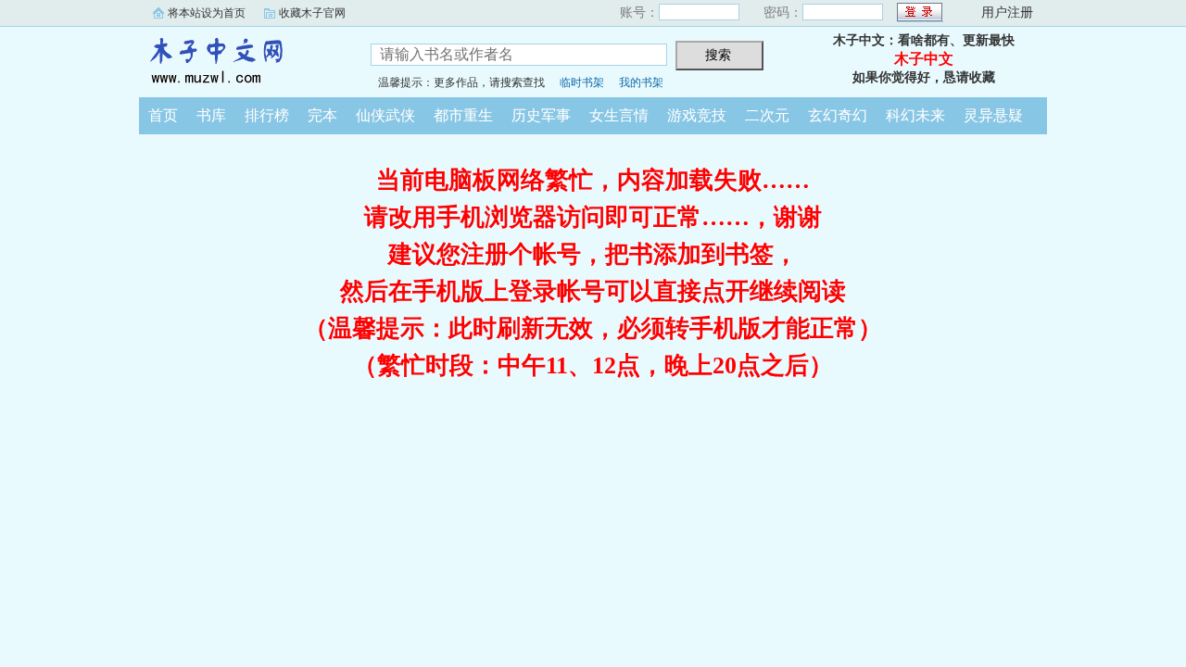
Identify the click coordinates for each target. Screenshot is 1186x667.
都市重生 (463, 115)
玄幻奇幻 (837, 115)
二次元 (767, 115)
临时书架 (582, 82)
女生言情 (619, 115)
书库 (211, 115)
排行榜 (267, 115)
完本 (322, 115)
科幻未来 (915, 115)
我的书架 (641, 82)
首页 (163, 115)
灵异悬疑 (993, 115)
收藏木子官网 (312, 12)
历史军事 (541, 115)
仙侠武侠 (385, 115)
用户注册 (1007, 12)
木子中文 (241, 59)
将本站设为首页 (207, 12)
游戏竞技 (696, 115)
